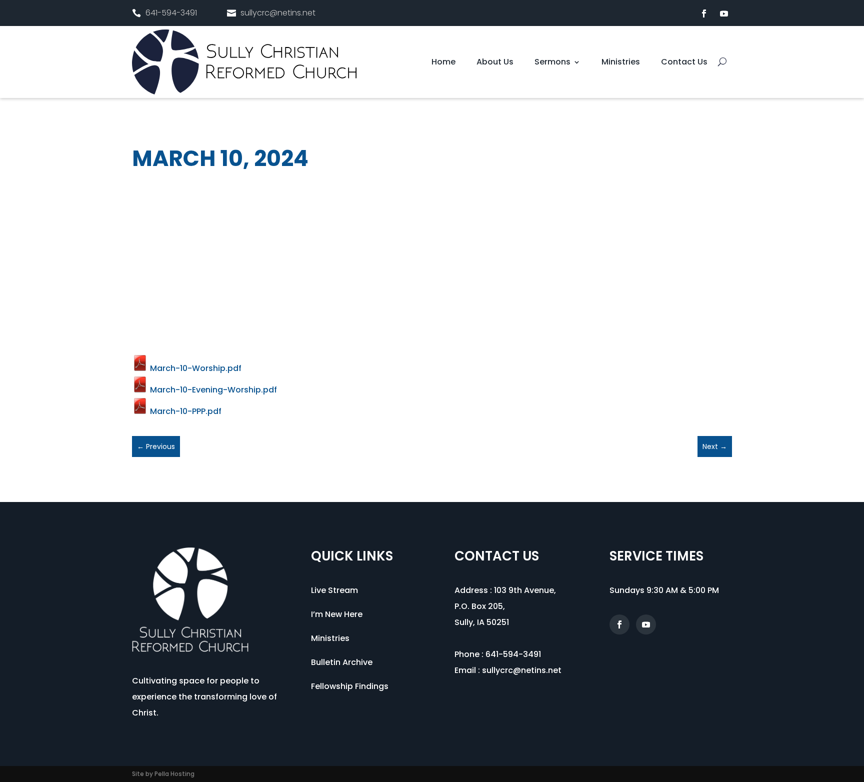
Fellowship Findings (349, 686)
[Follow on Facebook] (704, 14)
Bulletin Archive (341, 662)
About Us (495, 63)
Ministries (621, 63)
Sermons (552, 63)
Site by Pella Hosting (163, 774)
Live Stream (334, 590)
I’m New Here (336, 614)
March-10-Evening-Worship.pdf (212, 390)
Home (444, 63)
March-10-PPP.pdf (185, 411)
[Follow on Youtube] (724, 14)
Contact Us (684, 63)
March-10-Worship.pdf (195, 368)
